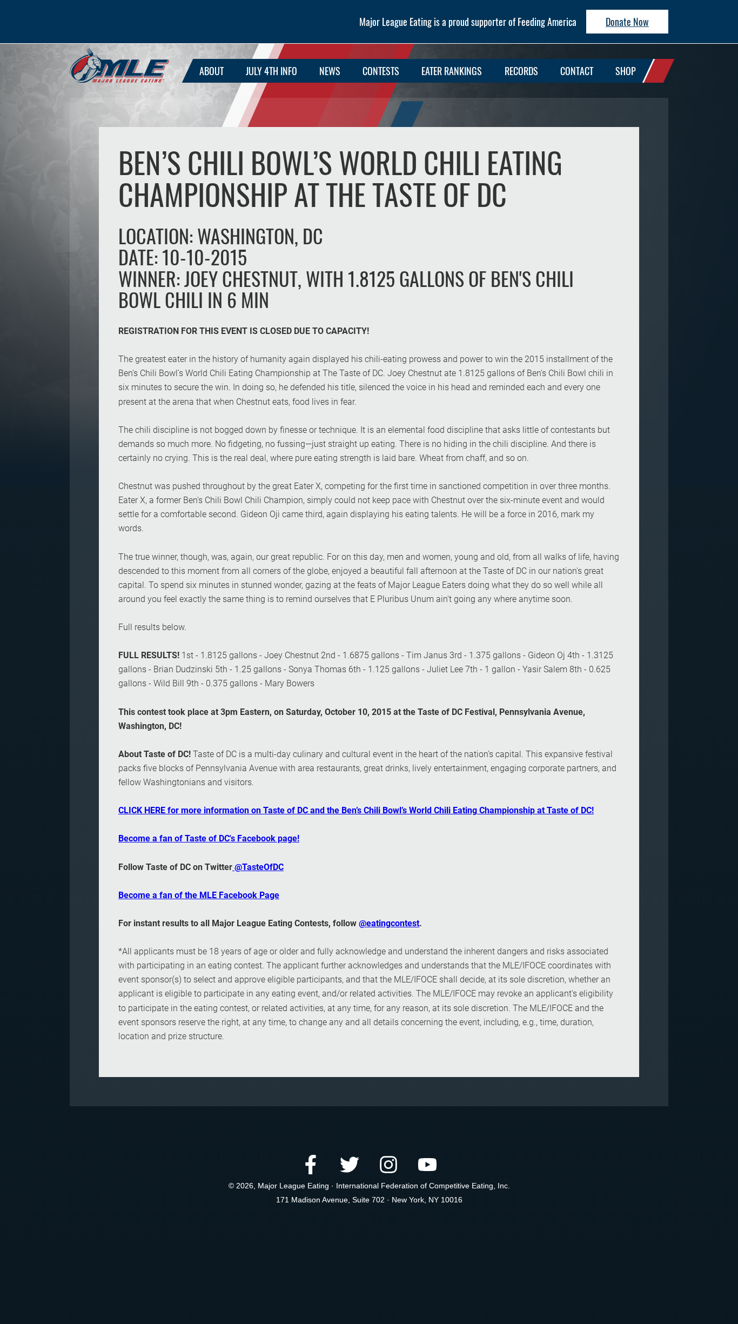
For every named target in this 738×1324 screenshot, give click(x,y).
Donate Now (627, 22)
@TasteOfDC (258, 867)
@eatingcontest (389, 923)
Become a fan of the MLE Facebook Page (198, 895)
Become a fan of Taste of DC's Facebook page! (208, 838)
